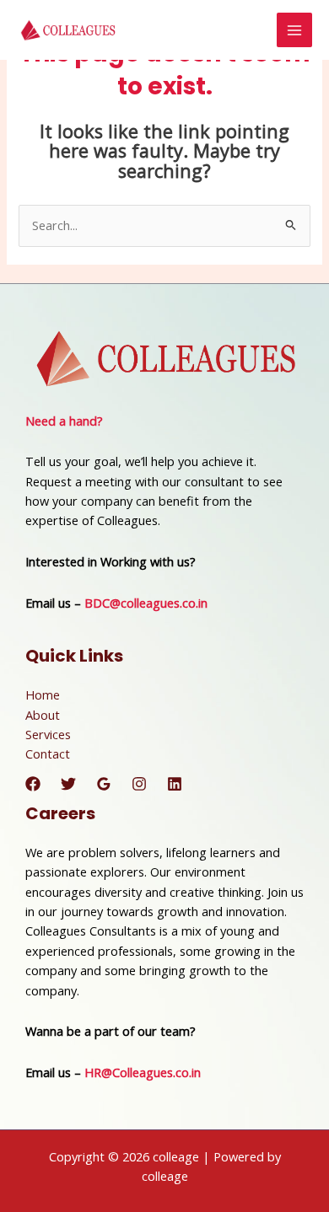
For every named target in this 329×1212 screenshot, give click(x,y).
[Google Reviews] (103, 783)
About (42, 714)
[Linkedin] (174, 783)
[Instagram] (139, 783)
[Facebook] (32, 783)
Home (42, 694)
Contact (47, 753)
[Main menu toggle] (294, 30)
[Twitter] (68, 783)
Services (48, 734)
